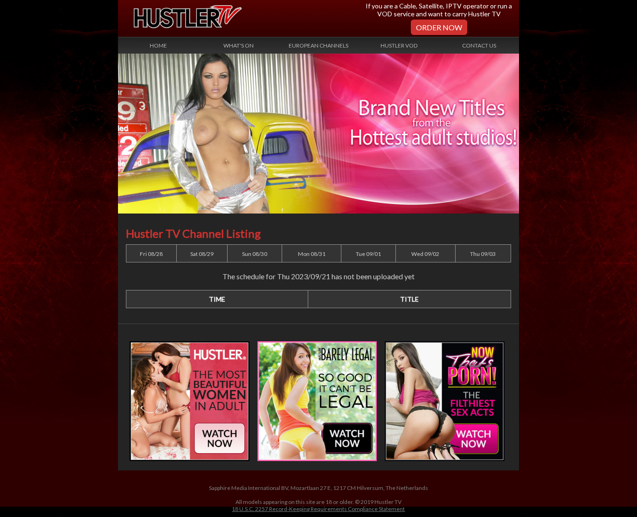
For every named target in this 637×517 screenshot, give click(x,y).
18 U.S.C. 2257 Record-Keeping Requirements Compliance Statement (318, 508)
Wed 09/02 (425, 253)
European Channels (318, 45)
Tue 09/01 (368, 253)
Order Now (439, 27)
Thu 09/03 (483, 253)
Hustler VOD (399, 45)
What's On (238, 45)
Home (158, 45)
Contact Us (479, 45)
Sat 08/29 (202, 253)
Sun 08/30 (254, 253)
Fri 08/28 (151, 253)
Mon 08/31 (311, 253)
